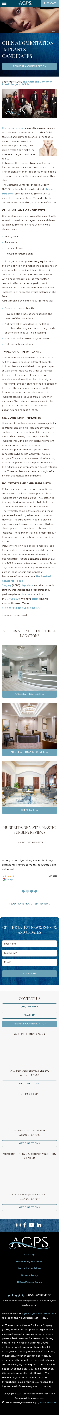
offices (36, 599)
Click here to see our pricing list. (21, 608)
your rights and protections (40, 1314)
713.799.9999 (12, 599)
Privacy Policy (29, 1275)
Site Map (29, 1255)
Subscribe (29, 974)
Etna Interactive (48, 1403)
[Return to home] (29, 1243)
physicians (27, 585)
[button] (4, 3)
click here (27, 594)
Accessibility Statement (29, 1262)
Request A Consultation (29, 1024)
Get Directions (29, 1084)
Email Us (29, 1015)
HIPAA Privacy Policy (29, 1282)
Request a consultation (29, 66)
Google (10, 880)
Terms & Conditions (29, 1269)
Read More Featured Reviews (29, 904)
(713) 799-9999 (29, 1007)
